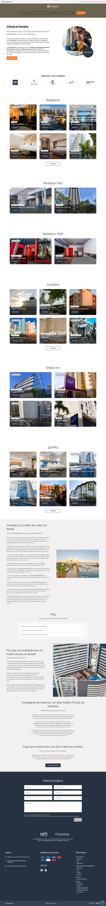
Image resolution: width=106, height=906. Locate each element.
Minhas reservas (81, 15)
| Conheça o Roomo (93, 1)
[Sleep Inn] (34, 82)
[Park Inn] (90, 82)
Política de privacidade (51, 903)
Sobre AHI (79, 868)
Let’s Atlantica (68, 757)
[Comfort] (15, 82)
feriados (58, 723)
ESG (78, 870)
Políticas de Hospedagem (83, 887)
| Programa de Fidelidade (101, 1)
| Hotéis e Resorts (86, 1)
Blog (78, 861)
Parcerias (79, 885)
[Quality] (53, 82)
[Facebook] (42, 870)
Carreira (78, 872)
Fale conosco (80, 892)
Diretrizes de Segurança (82, 890)
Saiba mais (12, 58)
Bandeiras (79, 859)
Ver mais (53, 163)
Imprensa (79, 874)
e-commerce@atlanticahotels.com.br (18, 857)
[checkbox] (51, 815)
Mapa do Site (80, 883)
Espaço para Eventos (82, 879)
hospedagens (38, 685)
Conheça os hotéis (53, 765)
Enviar (78, 819)
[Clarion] (71, 82)
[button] (3, 82)
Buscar (81, 13)
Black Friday (79, 863)
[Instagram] (46, 870)
